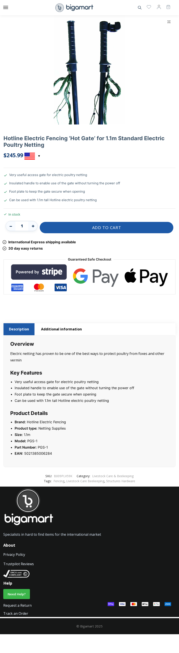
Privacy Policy (14, 554)
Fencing (58, 481)
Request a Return (17, 605)
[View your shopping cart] (166, 5)
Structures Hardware (120, 481)
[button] (168, 21)
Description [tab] (19, 329)
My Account (159, 7)
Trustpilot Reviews (18, 563)
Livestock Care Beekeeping (85, 481)
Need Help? (17, 594)
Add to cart (106, 227)
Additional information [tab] (61, 329)
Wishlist (149, 7)
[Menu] (9, 7)
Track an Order (15, 613)
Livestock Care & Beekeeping (113, 476)
